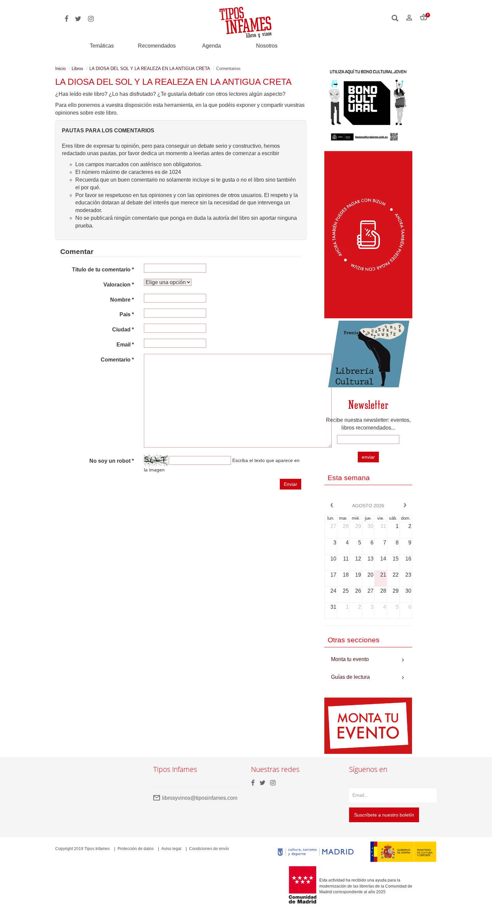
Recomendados (157, 46)
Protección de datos (135, 848)
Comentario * (117, 360)
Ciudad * (123, 329)
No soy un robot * (111, 461)
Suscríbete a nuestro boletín (384, 815)
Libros (77, 68)
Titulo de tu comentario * (103, 269)
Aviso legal (171, 848)
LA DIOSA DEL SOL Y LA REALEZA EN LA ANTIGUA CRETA (149, 68)
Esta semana (349, 477)
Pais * (126, 314)
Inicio (60, 68)
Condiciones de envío (209, 848)
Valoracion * (118, 284)
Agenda (211, 46)
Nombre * (122, 300)
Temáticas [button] (102, 46)
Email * (125, 344)
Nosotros (266, 46)
